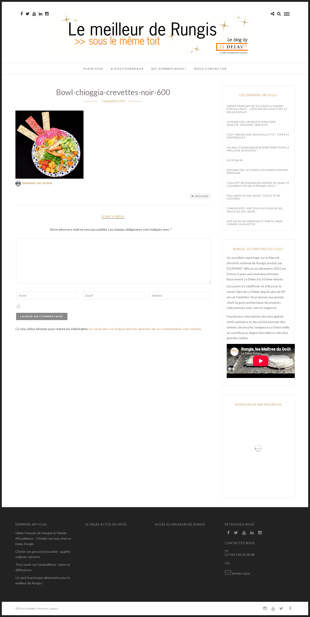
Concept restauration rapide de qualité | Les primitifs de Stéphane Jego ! (258, 184)
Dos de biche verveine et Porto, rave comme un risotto (255, 223)
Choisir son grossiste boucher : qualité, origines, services (252, 123)
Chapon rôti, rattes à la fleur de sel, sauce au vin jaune (255, 210)
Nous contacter (210, 68)
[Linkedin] (40, 14)
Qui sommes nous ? (169, 68)
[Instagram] (47, 14)
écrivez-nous (241, 573)
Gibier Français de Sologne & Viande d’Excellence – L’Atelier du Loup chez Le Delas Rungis (257, 108)
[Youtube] (34, 14)
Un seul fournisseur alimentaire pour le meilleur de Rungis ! (258, 149)
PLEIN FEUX (93, 68)
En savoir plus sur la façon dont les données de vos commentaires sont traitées (145, 329)
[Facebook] (228, 533)
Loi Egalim (235, 160)
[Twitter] (236, 533)
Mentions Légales (47, 608)
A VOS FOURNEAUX (127, 68)
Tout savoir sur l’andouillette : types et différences (258, 136)
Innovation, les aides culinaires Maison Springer (257, 171)
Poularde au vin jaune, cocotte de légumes (253, 197)
